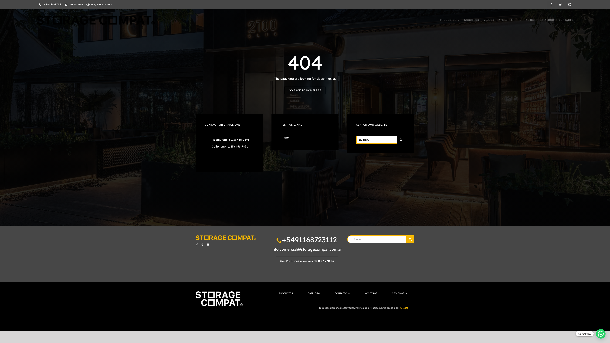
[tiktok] (202, 244)
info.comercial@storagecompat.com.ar (306, 249)
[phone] (40, 4)
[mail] (66, 4)
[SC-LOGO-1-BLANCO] (219, 292)
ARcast (404, 307)
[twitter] (560, 4)
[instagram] (569, 4)
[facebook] (551, 4)
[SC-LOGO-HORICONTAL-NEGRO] (96, 16)
